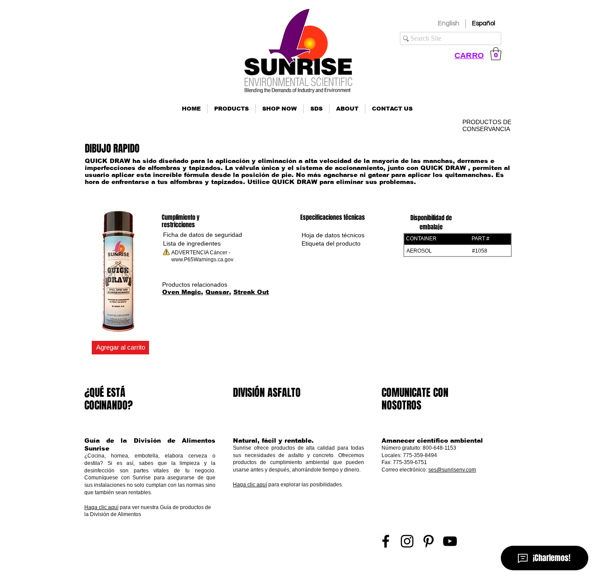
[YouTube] (449, 541)
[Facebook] (385, 541)
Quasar (217, 291)
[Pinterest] (428, 541)
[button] (231, 108)
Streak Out (251, 291)
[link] (495, 53)
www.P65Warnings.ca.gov (202, 260)
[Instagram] (407, 541)
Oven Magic (181, 291)
